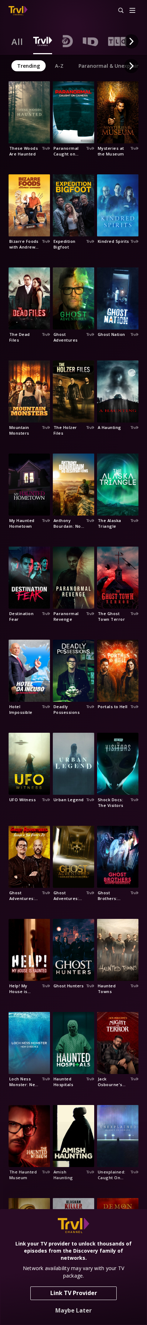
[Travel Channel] (18, 10)
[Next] (131, 41)
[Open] (132, 11)
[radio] (17, 41)
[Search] (117, 11)
